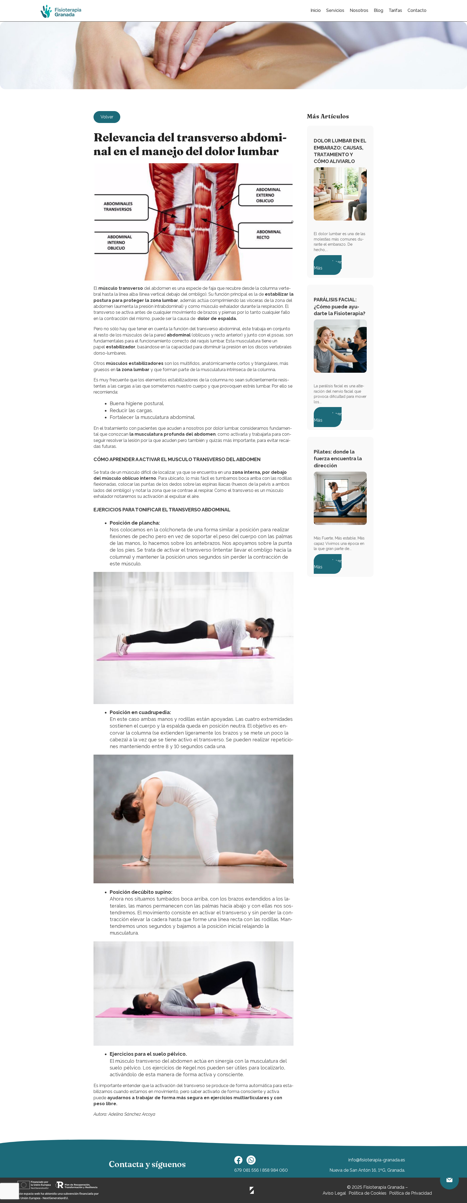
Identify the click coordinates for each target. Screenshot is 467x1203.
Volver (107, 116)
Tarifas (395, 10)
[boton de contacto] (449, 1180)
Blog (378, 10)
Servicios (335, 10)
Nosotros (359, 10)
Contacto (417, 10)
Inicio (316, 10)
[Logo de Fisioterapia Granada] (61, 11)
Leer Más (328, 265)
